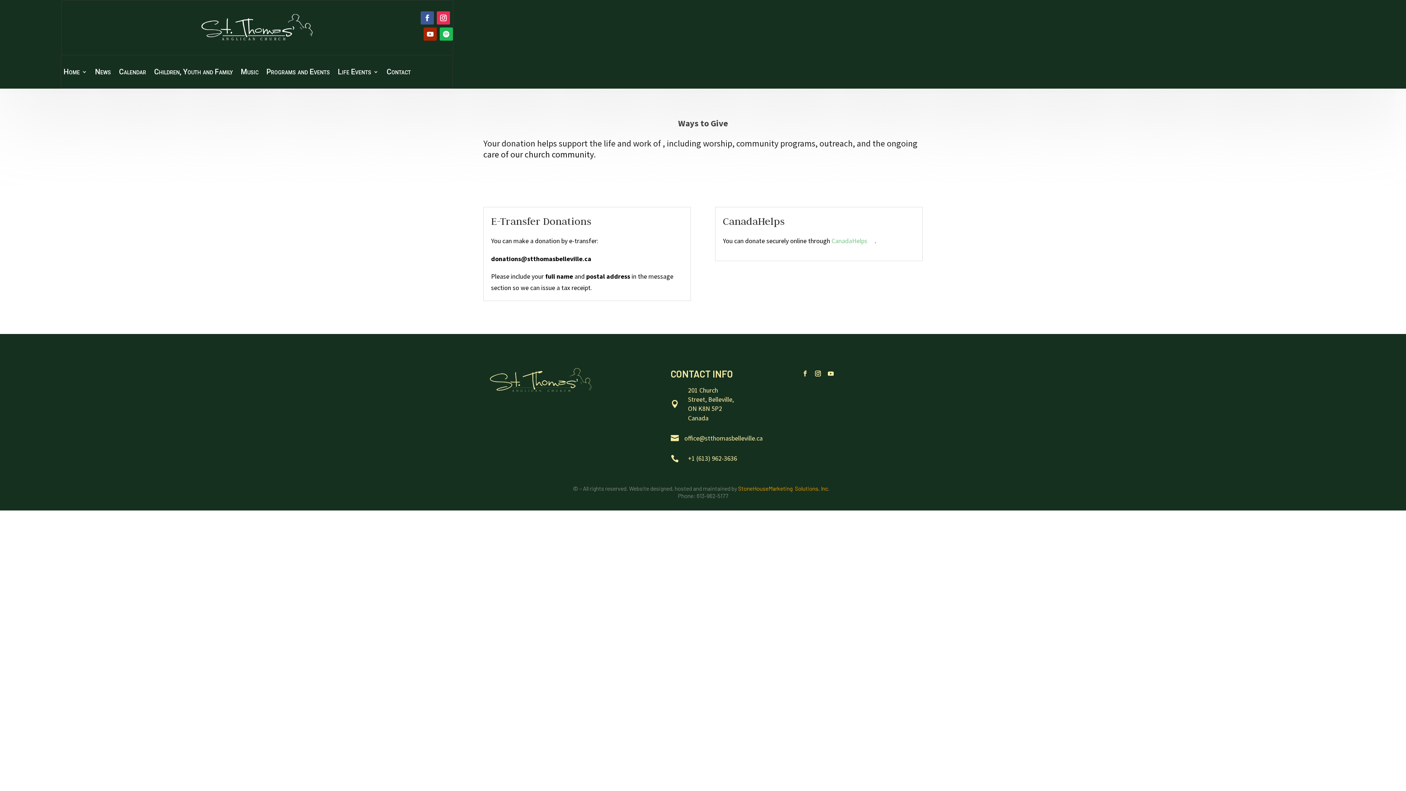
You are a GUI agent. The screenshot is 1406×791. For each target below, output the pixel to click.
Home (72, 72)
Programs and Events (298, 72)
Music (249, 72)
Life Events (354, 72)
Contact (399, 72)
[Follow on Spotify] (446, 34)
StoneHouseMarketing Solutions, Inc (783, 488)
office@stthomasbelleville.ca (723, 438)
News (103, 72)
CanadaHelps (849, 241)
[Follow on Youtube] (430, 34)
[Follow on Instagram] (443, 18)
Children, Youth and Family (193, 72)
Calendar (132, 72)
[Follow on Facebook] (427, 18)
